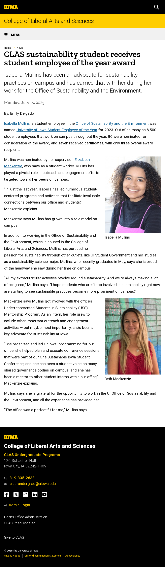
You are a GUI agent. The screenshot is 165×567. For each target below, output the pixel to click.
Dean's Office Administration (25, 517)
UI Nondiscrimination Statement (43, 555)
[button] (156, 7)
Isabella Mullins (17, 123)
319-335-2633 (22, 477)
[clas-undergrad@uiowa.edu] (6, 483)
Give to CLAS (14, 537)
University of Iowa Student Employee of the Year (56, 130)
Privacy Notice (12, 555)
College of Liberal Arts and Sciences (49, 21)
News (20, 47)
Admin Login (19, 505)
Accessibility (72, 555)
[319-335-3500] (6, 477)
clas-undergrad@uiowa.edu (33, 483)
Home (7, 47)
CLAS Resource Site (19, 523)
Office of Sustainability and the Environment (112, 123)
